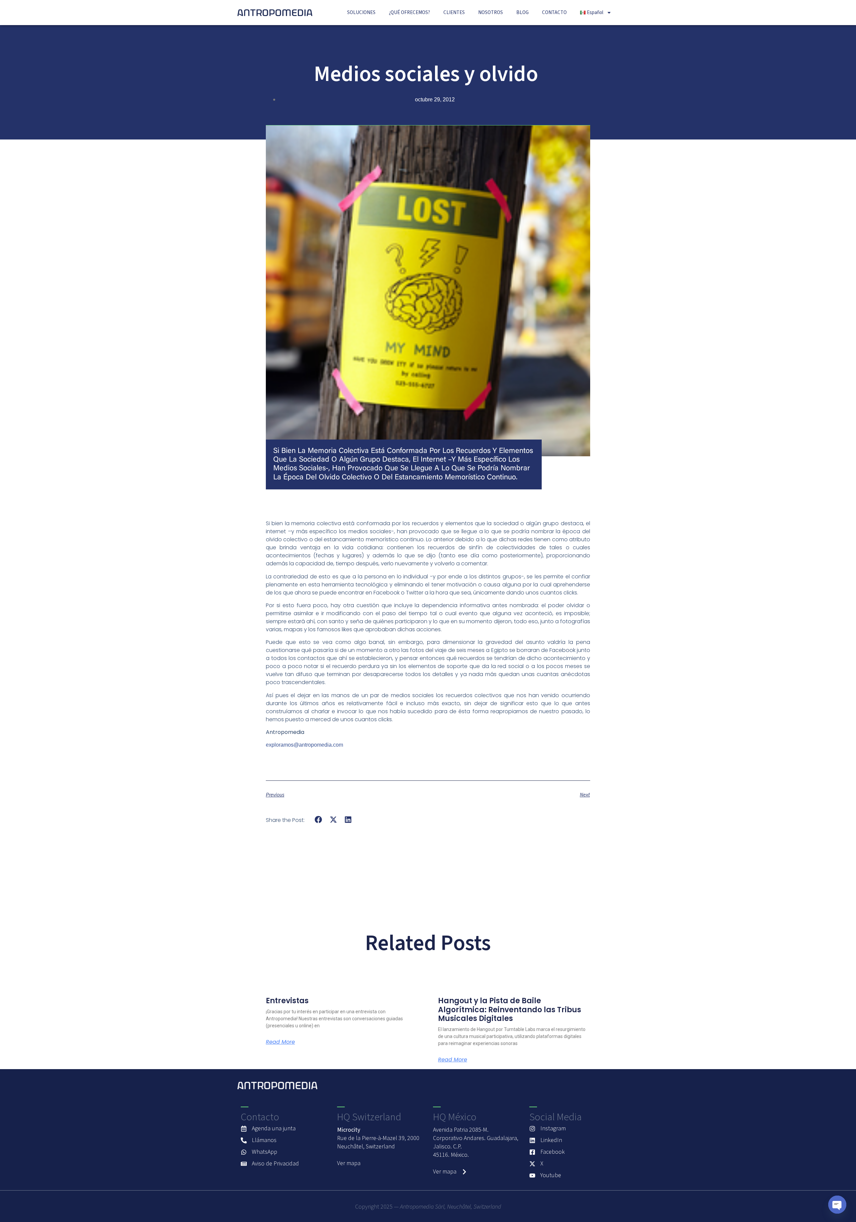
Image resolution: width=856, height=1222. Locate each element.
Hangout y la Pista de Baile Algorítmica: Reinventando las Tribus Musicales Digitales (509, 1010)
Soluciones (361, 12)
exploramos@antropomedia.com (304, 745)
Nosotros (490, 12)
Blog (522, 12)
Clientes (454, 12)
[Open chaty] (837, 1205)
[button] (318, 820)
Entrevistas (287, 1001)
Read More (280, 1042)
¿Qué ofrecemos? (409, 12)
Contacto (554, 12)
